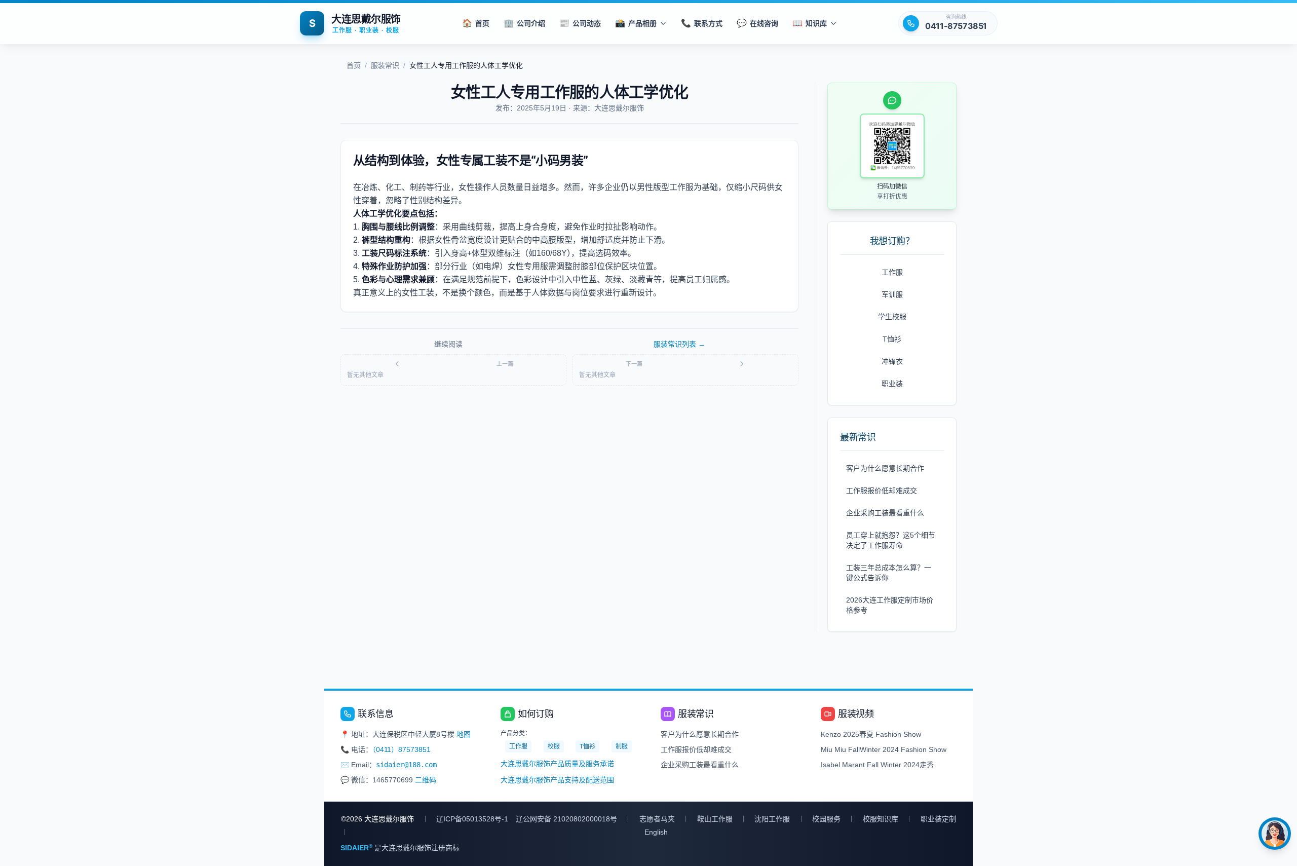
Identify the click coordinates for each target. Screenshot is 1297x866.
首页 (354, 65)
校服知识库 (880, 819)
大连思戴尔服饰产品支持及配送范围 (557, 780)
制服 (622, 746)
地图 (463, 734)
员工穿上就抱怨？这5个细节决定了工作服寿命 (890, 540)
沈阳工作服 (772, 819)
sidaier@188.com (406, 765)
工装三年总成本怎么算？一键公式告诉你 (888, 572)
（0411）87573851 (401, 749)
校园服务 (826, 819)
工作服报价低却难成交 (881, 490)
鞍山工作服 (715, 819)
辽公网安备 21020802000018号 (566, 819)
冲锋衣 (892, 361)
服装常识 (385, 65)
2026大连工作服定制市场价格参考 (889, 605)
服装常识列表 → (679, 344)
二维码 (425, 780)
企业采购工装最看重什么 (885, 513)
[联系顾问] (1274, 833)
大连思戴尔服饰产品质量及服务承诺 (557, 764)
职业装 (892, 384)
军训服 (892, 294)
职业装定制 (938, 819)
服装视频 (855, 714)
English (656, 832)
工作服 (892, 272)
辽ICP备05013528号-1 (472, 819)
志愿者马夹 (657, 819)
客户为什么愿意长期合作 (885, 468)
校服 (554, 746)
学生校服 (892, 317)
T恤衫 (892, 339)
